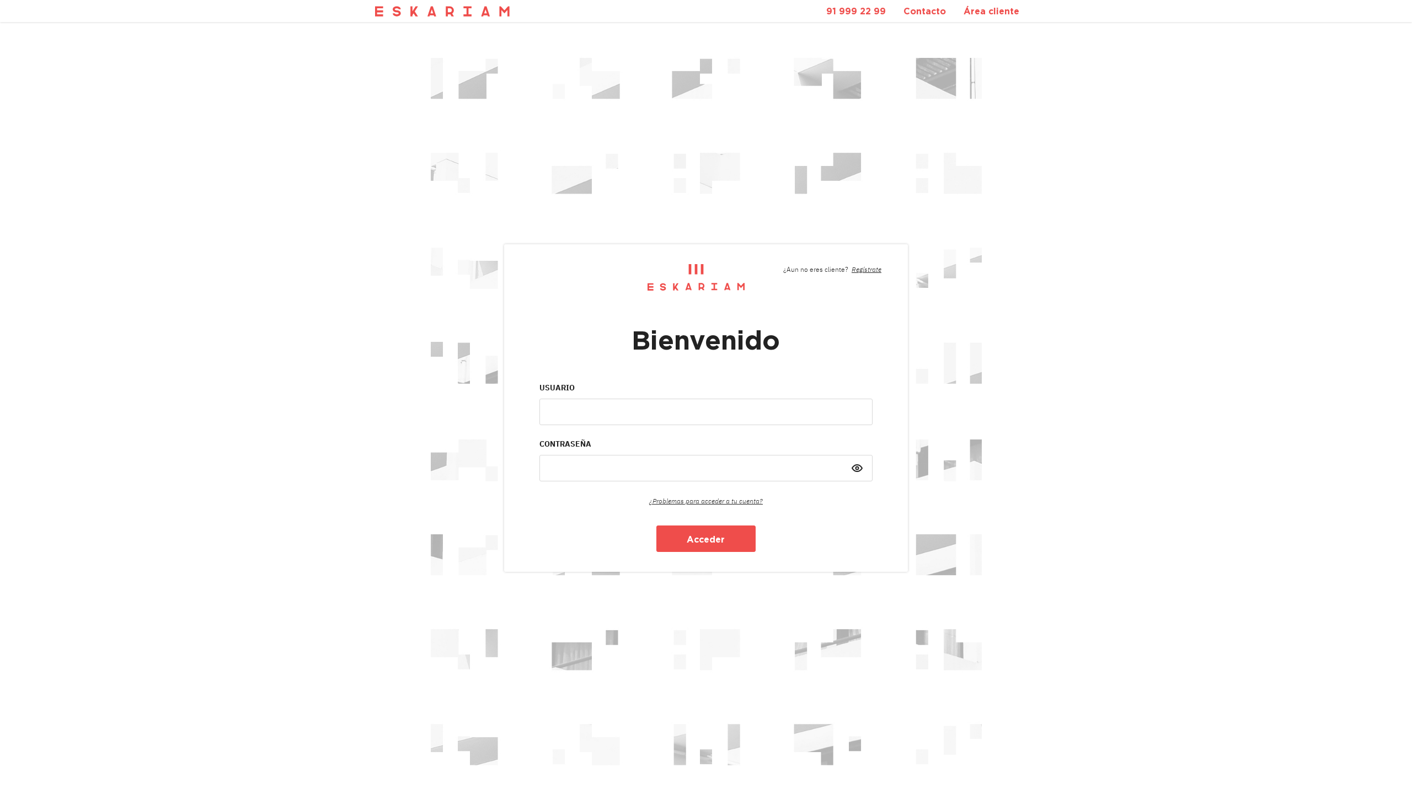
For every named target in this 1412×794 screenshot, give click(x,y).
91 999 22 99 (856, 11)
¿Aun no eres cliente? (832, 269)
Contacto (924, 11)
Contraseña (565, 444)
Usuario (557, 388)
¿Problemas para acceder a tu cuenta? (706, 501)
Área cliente (991, 11)
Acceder (706, 539)
